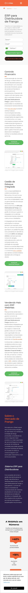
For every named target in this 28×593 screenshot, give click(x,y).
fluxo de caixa (12, 108)
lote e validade (17, 250)
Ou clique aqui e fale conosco (14, 58)
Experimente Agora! (14, 53)
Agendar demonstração (14, 142)
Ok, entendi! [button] (14, 588)
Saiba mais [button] (7, 582)
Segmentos (9, 8)
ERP (10, 361)
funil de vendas (17, 339)
